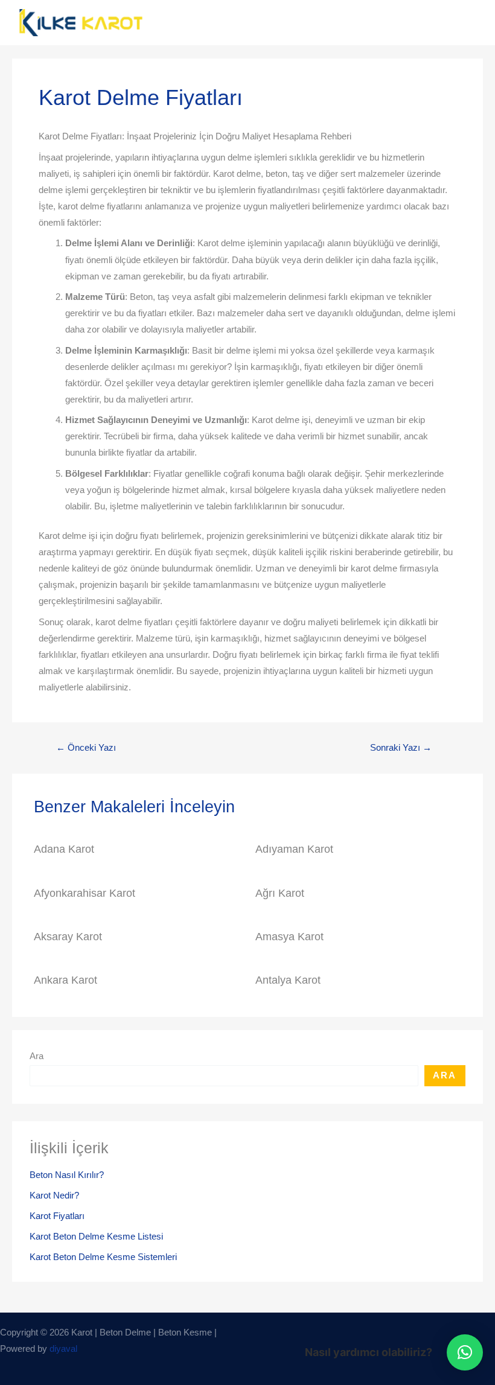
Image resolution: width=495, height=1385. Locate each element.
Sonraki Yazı (401, 748)
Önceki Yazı (86, 748)
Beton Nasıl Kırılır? (67, 1175)
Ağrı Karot (279, 893)
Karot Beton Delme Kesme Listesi (96, 1236)
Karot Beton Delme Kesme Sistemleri (103, 1257)
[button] (465, 1352)
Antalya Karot (288, 979)
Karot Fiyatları (57, 1216)
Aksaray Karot (68, 936)
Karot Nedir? (54, 1195)
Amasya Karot (289, 936)
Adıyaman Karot (294, 848)
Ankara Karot (65, 979)
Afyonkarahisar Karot (84, 893)
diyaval (63, 1349)
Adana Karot (64, 848)
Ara (36, 1056)
